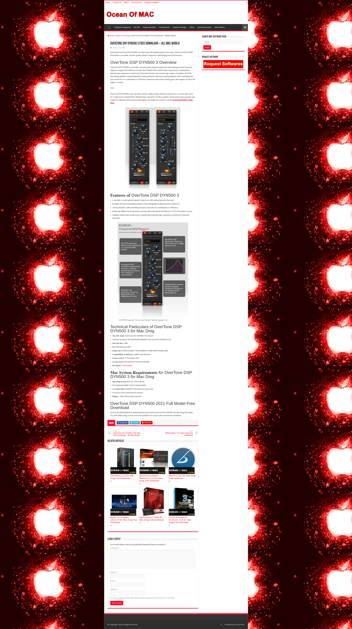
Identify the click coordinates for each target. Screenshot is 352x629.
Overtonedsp (127, 365)
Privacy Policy (136, 2)
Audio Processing (123, 36)
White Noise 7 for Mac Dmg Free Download (179, 433)
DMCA (126, 2)
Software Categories (122, 27)
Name (113, 572)
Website (113, 589)
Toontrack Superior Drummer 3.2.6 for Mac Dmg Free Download (180, 520)
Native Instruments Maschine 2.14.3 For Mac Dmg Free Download (151, 478)
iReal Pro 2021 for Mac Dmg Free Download (182, 477)
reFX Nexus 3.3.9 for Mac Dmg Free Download (122, 477)
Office (191, 27)
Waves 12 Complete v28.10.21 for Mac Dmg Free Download (123, 520)
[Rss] (247, 2)
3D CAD (137, 27)
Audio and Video (149, 27)
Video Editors (220, 27)
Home (109, 27)
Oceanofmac (239, 625)
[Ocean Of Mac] (130, 14)
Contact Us (117, 2)
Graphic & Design (179, 27)
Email (113, 581)
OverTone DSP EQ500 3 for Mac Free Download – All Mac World (127, 433)
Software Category (152, 2)
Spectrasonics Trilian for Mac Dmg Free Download (151, 518)
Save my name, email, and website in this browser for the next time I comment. (144, 598)
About (108, 2)
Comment (114, 548)
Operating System (204, 27)
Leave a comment (119, 48)
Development (164, 27)
